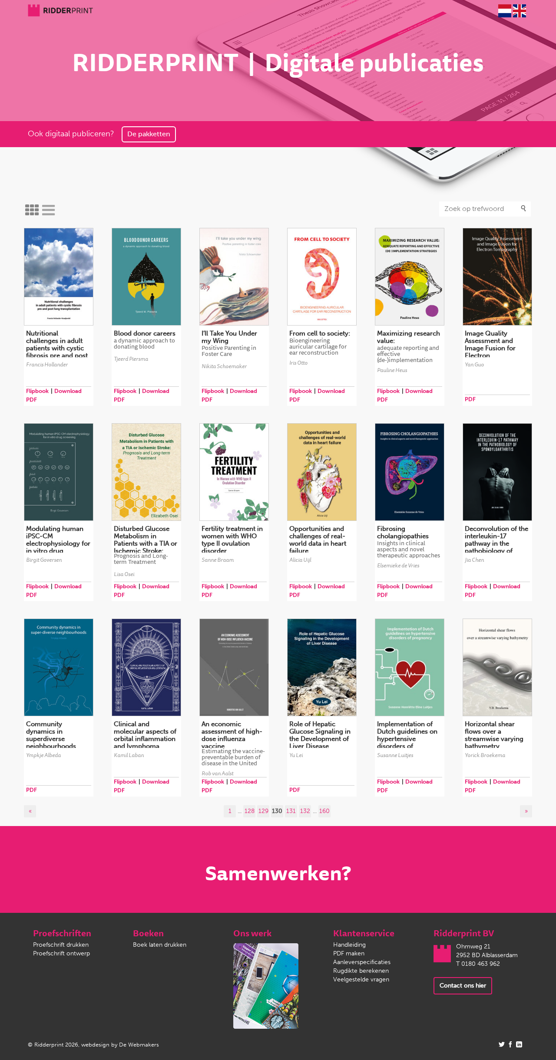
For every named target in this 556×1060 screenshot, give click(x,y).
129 (263, 811)
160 (324, 811)
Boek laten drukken (159, 944)
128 (250, 811)
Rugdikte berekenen (361, 970)
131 (291, 811)
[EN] (519, 10)
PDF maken (348, 953)
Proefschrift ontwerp (61, 953)
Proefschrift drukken (61, 944)
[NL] (504, 10)
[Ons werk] (265, 985)
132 (305, 811)
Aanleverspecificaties (362, 962)
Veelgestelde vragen (361, 979)
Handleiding (349, 944)
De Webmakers (139, 1044)
